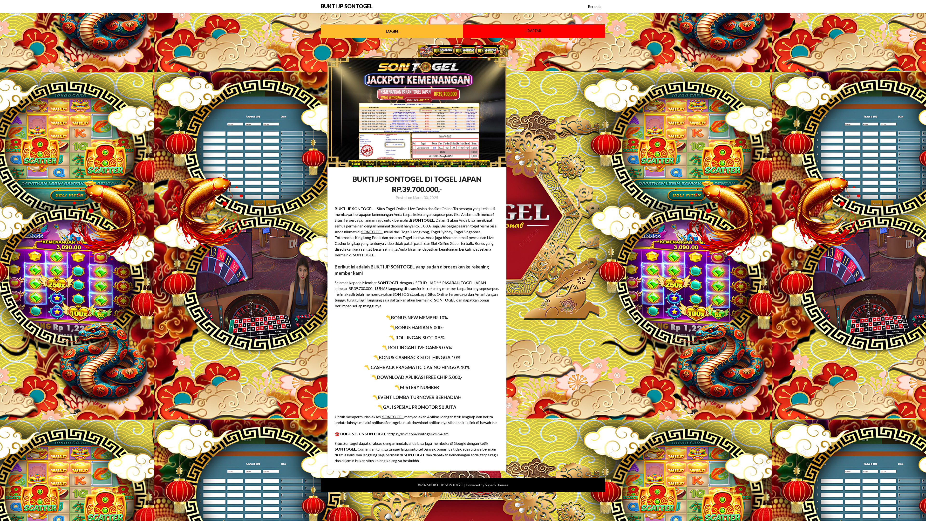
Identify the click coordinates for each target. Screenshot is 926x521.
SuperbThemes (496, 485)
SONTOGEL (372, 231)
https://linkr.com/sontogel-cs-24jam (418, 434)
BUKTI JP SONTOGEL (347, 6)
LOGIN (392, 31)
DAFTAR (534, 30)
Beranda (594, 6)
